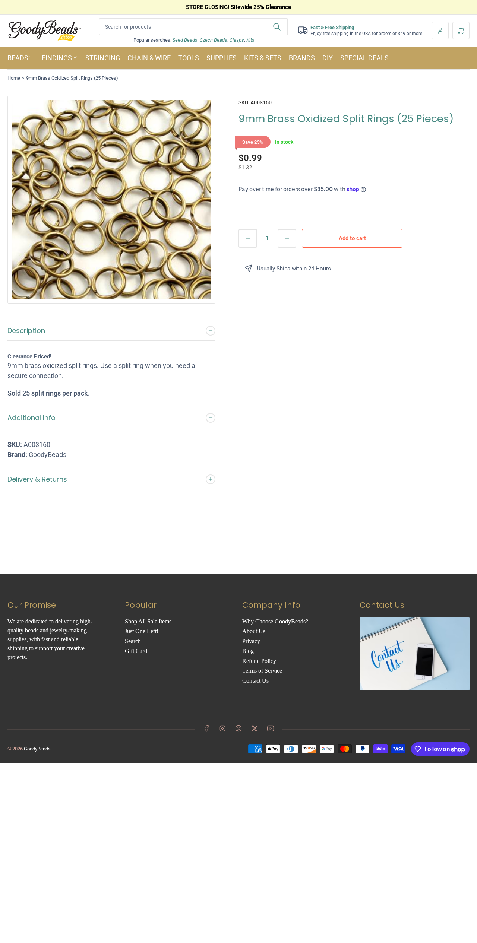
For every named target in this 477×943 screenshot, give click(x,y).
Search (133, 641)
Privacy (251, 641)
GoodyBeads (37, 749)
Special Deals (364, 58)
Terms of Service (262, 670)
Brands (302, 58)
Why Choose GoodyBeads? (275, 621)
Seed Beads (185, 40)
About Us (253, 631)
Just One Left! (141, 631)
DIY (327, 58)
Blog (248, 651)
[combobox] (193, 26)
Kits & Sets (262, 58)
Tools (188, 58)
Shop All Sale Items (148, 621)
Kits (250, 40)
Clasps (237, 40)
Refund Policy (259, 661)
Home (13, 78)
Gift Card (136, 651)
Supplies (221, 58)
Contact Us (255, 680)
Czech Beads (213, 40)
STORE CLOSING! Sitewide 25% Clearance (238, 7)
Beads (17, 58)
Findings (57, 58)
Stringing (102, 58)
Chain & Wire (149, 58)
